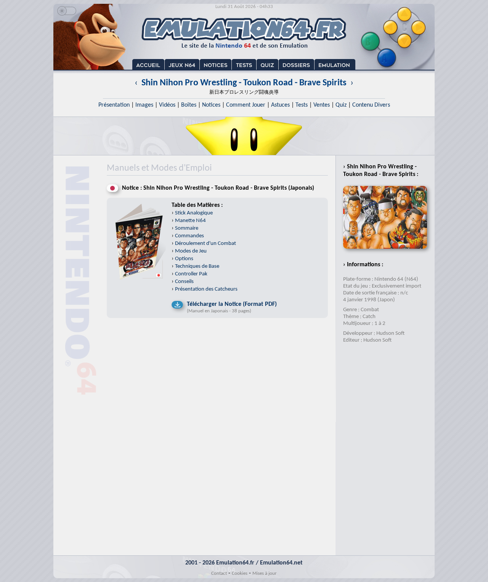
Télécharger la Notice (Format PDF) (232, 304)
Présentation (114, 105)
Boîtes (188, 105)
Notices (211, 105)
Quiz (341, 105)
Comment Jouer (245, 105)
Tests (301, 105)
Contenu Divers (371, 105)
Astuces (280, 105)
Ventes (321, 105)
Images (144, 105)
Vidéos (167, 105)
